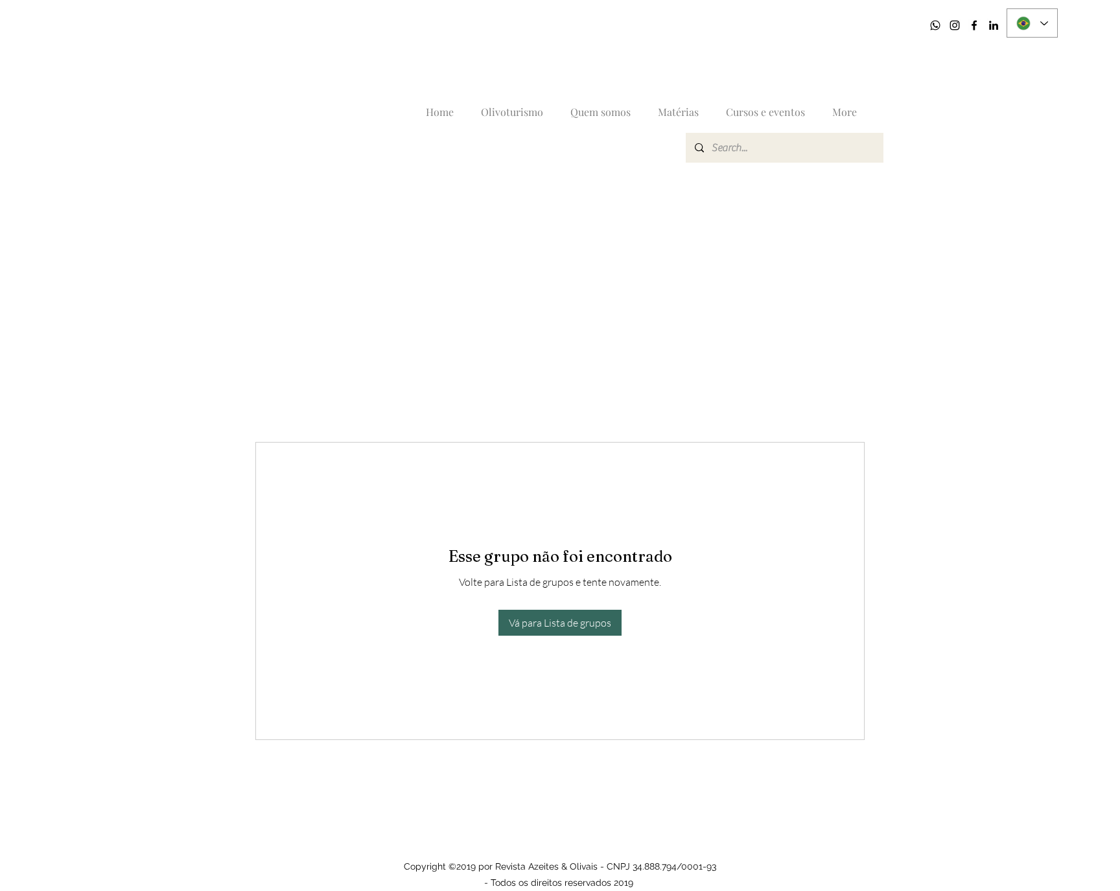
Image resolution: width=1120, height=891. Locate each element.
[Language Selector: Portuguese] (1032, 23)
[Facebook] (974, 25)
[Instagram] (954, 25)
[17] (935, 25)
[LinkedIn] (993, 25)
